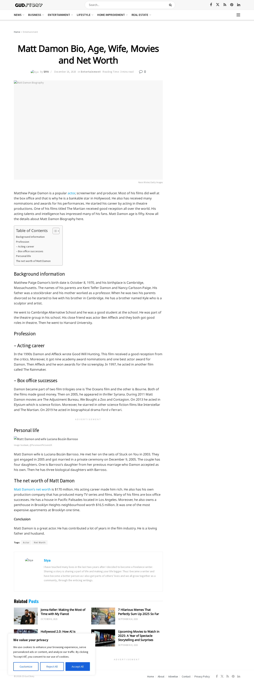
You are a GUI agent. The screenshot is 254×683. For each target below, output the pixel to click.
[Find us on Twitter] (217, 4)
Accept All (78, 666)
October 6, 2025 (49, 619)
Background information (30, 237)
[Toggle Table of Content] (54, 231)
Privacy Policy (202, 676)
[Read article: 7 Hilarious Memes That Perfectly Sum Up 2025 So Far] (103, 616)
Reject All (52, 666)
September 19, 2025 (128, 645)
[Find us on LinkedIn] (238, 5)
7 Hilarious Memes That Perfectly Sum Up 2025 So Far (138, 612)
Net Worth (40, 542)
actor (71, 193)
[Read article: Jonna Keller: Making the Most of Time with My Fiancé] (26, 616)
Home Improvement (111, 15)
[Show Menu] (238, 14)
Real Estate (140, 15)
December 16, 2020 (65, 71)
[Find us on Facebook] (211, 5)
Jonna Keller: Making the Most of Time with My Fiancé (63, 612)
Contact (186, 676)
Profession (22, 241)
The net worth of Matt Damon (33, 261)
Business (34, 15)
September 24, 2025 (128, 619)
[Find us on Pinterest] (231, 5)
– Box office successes (29, 251)
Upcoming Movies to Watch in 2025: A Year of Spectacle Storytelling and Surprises (138, 635)
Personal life (23, 256)
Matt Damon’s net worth (32, 489)
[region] (51, 654)
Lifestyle (83, 15)
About (161, 676)
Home (17, 31)
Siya (46, 71)
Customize (26, 666)
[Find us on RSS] (224, 5)
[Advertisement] (206, 59)
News (17, 15)
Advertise (173, 676)
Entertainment (59, 15)
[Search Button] (171, 5)
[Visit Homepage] (29, 5)
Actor (26, 542)
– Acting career (25, 246)
